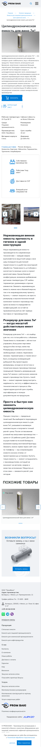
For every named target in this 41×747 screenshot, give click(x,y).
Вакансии (5, 670)
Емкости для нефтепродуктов (13, 640)
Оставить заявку (21, 569)
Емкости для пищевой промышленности (16, 633)
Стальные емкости (8, 629)
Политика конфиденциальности (13, 711)
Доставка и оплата (9, 660)
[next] (36, 214)
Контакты (5, 649)
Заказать (14, 98)
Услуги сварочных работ (11, 699)
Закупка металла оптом (10, 674)
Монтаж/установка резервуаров (14, 690)
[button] (37, 33)
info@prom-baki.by (8, 620)
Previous (3, 507)
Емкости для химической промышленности (17, 637)
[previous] (5, 214)
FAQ (3, 667)
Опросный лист (12, 106)
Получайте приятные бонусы (12, 678)
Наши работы (7, 656)
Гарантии (5, 663)
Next (38, 507)
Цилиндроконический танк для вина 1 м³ (18, 518)
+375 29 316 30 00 (8, 609)
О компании (6, 652)
